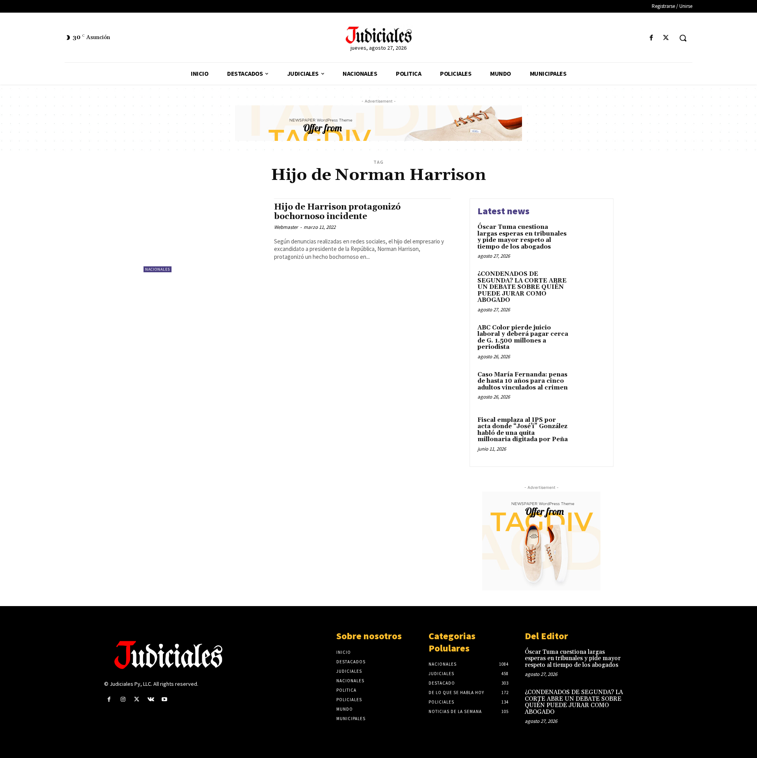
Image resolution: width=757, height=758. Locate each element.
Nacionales (157, 269)
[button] (682, 37)
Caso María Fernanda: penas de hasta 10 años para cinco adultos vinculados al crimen (522, 381)
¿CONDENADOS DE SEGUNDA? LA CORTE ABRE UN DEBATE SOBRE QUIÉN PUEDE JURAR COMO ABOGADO (522, 287)
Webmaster (286, 227)
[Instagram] (123, 699)
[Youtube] (165, 699)
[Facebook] (651, 38)
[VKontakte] (151, 699)
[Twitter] (666, 38)
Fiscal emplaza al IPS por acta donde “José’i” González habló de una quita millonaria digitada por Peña (522, 430)
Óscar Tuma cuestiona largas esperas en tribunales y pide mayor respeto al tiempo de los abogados (522, 237)
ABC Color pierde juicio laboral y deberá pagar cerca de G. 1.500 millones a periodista (522, 337)
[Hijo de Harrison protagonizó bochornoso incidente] (205, 235)
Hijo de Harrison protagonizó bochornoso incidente (337, 211)
